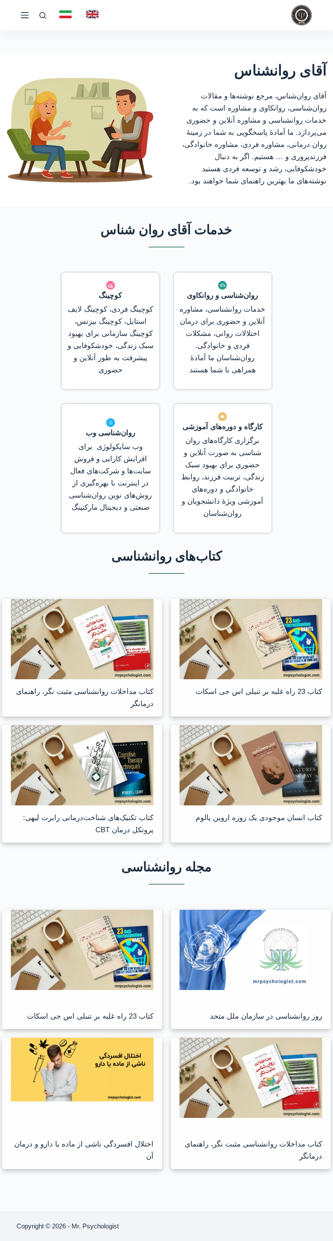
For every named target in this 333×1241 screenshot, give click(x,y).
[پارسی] (65, 14)
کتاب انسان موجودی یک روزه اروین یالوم (259, 818)
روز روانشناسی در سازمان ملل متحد (266, 1016)
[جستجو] (42, 15)
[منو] (25, 15)
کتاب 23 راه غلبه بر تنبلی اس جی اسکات (259, 691)
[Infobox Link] (222, 331)
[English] (92, 14)
